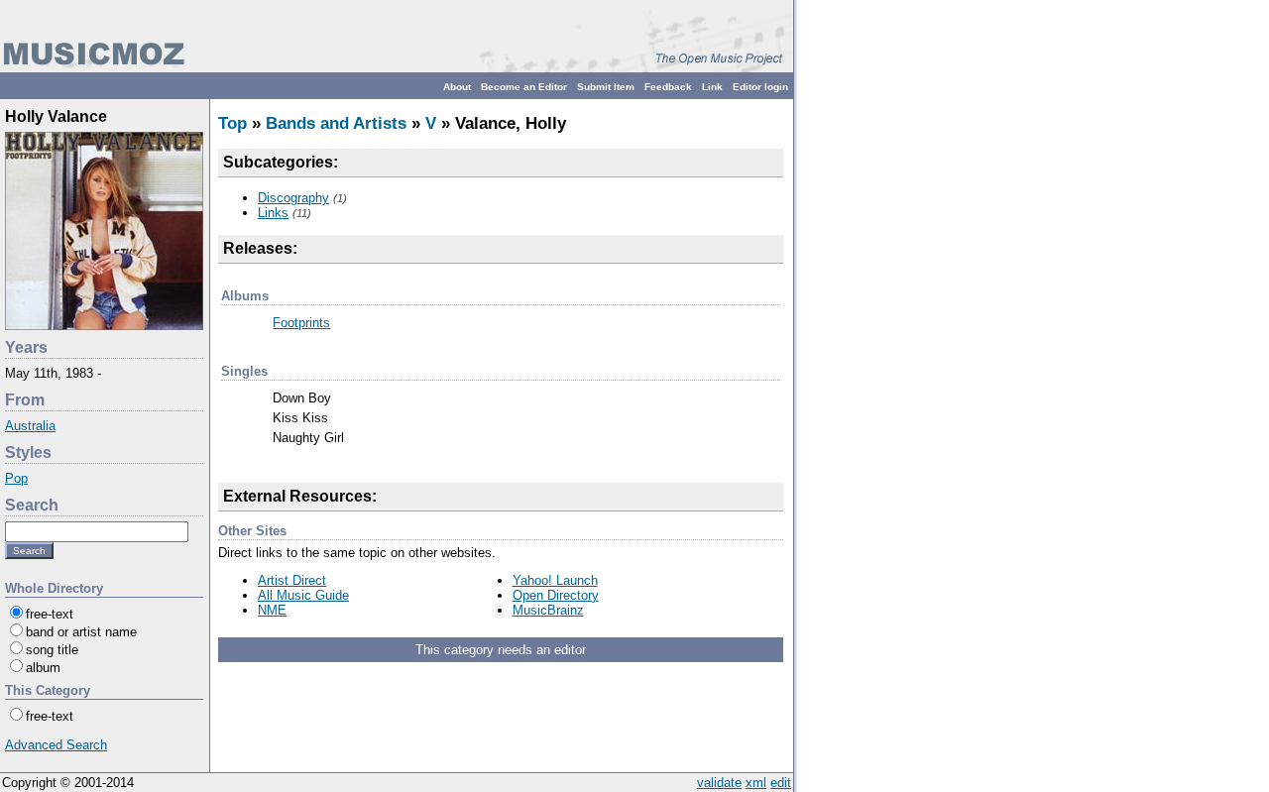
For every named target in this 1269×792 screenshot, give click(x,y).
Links (273, 212)
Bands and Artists (336, 123)
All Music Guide (303, 595)
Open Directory (556, 595)
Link (712, 86)
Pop (16, 478)
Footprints (301, 322)
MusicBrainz (548, 610)
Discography (293, 197)
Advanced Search (56, 744)
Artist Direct (292, 580)
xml (756, 782)
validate (719, 782)
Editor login (760, 86)
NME (272, 610)
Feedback (668, 86)
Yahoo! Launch (555, 580)
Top (232, 123)
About (457, 86)
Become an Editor (524, 86)
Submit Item (605, 86)
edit (780, 782)
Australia (30, 425)
